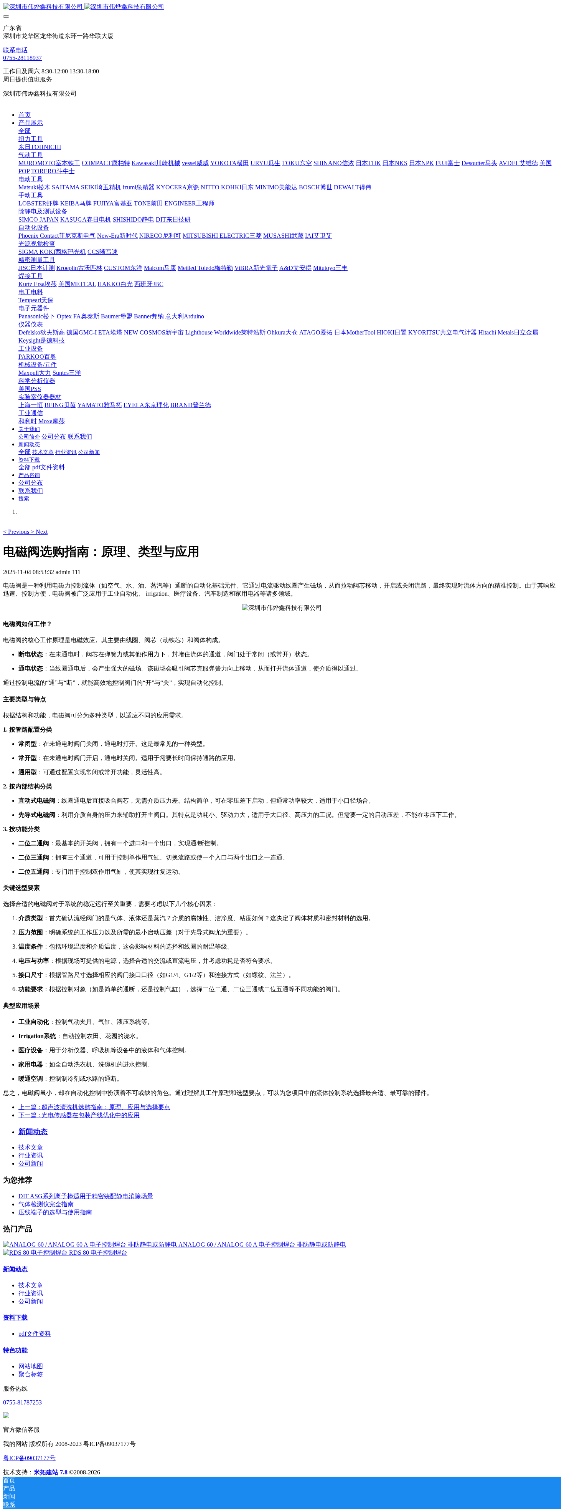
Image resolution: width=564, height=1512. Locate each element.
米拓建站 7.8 (51, 1472)
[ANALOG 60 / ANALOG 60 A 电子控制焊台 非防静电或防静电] (90, 1244)
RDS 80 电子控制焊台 (98, 1252)
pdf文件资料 (34, 1333)
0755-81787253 (22, 1402)
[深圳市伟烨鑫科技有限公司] (282, 7)
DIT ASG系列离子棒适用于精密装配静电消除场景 (85, 1196)
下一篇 (79, 1115)
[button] (17, 531)
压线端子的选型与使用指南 (55, 1212)
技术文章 (30, 1147)
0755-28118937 (22, 58)
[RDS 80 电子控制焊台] (36, 1252)
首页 (24, 114)
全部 (24, 131)
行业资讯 (30, 1155)
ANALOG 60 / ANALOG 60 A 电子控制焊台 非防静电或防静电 (262, 1244)
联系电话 (15, 50)
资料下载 (15, 1317)
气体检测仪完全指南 (46, 1204)
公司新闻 (30, 1163)
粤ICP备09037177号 (29, 1458)
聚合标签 (30, 1374)
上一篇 (94, 1107)
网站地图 (30, 1366)
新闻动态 (15, 1269)
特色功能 (15, 1350)
